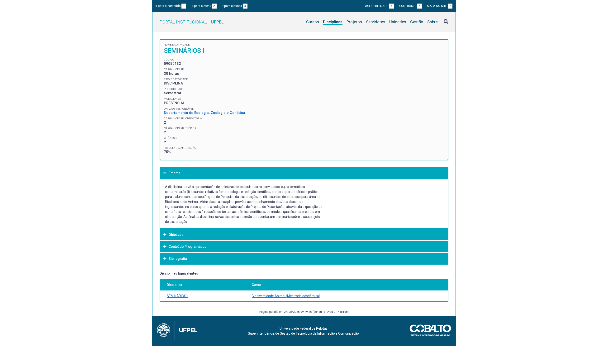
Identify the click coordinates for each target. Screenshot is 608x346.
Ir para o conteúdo (170, 6)
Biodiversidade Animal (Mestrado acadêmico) (286, 296)
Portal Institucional (192, 21)
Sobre (432, 21)
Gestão (416, 21)
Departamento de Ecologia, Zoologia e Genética (204, 113)
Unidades (397, 21)
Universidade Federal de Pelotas (304, 328)
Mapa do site (439, 6)
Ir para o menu (203, 6)
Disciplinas (332, 21)
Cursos (312, 21)
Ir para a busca (234, 6)
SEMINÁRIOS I (177, 296)
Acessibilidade (378, 6)
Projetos (354, 21)
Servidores (375, 21)
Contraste (409, 6)
